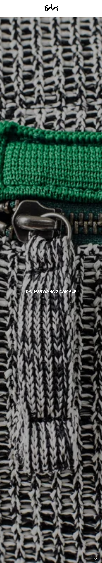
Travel (54, 287)
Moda (47, 287)
